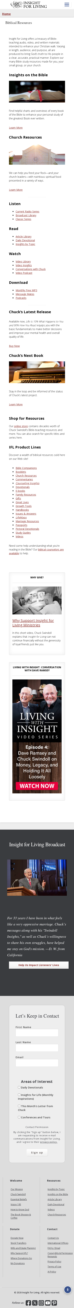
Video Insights (24, 265)
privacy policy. (48, 1142)
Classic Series (23, 219)
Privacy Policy (54, 1261)
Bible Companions (26, 468)
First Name (23, 1027)
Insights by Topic (25, 244)
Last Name (23, 1042)
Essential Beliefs (19, 1199)
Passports (21, 525)
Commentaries (24, 479)
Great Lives (22, 502)
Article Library (23, 236)
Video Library (23, 261)
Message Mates (25, 294)
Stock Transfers (18, 1243)
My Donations (18, 1263)
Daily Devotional (25, 240)
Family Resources (26, 494)
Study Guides (23, 532)
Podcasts (21, 298)
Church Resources (26, 475)
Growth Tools (24, 506)
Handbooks (22, 510)
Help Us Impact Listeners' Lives (38, 965)
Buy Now (14, 346)
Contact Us (53, 1238)
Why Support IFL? (19, 1253)
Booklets (21, 471)
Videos (19, 536)
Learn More (16, 127)
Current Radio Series (27, 211)
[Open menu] (66, 4)
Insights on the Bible (58, 1194)
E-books (20, 491)
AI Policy (52, 1271)
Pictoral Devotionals (27, 529)
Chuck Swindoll (18, 1194)
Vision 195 (16, 1204)
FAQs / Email (54, 1248)
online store (21, 426)
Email (20, 1057)
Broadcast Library (26, 215)
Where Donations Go (21, 1258)
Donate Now (17, 1238)
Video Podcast (24, 273)
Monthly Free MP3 (26, 290)
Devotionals (23, 487)
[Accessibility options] (67, 1290)
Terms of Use (54, 1266)
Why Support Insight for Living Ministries (33, 622)
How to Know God (20, 1209)
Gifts (18, 498)
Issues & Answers (26, 513)
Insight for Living (29, 4)
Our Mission (17, 1189)
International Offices (58, 1243)
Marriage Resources (27, 521)
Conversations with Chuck (31, 269)
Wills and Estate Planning (23, 1248)
